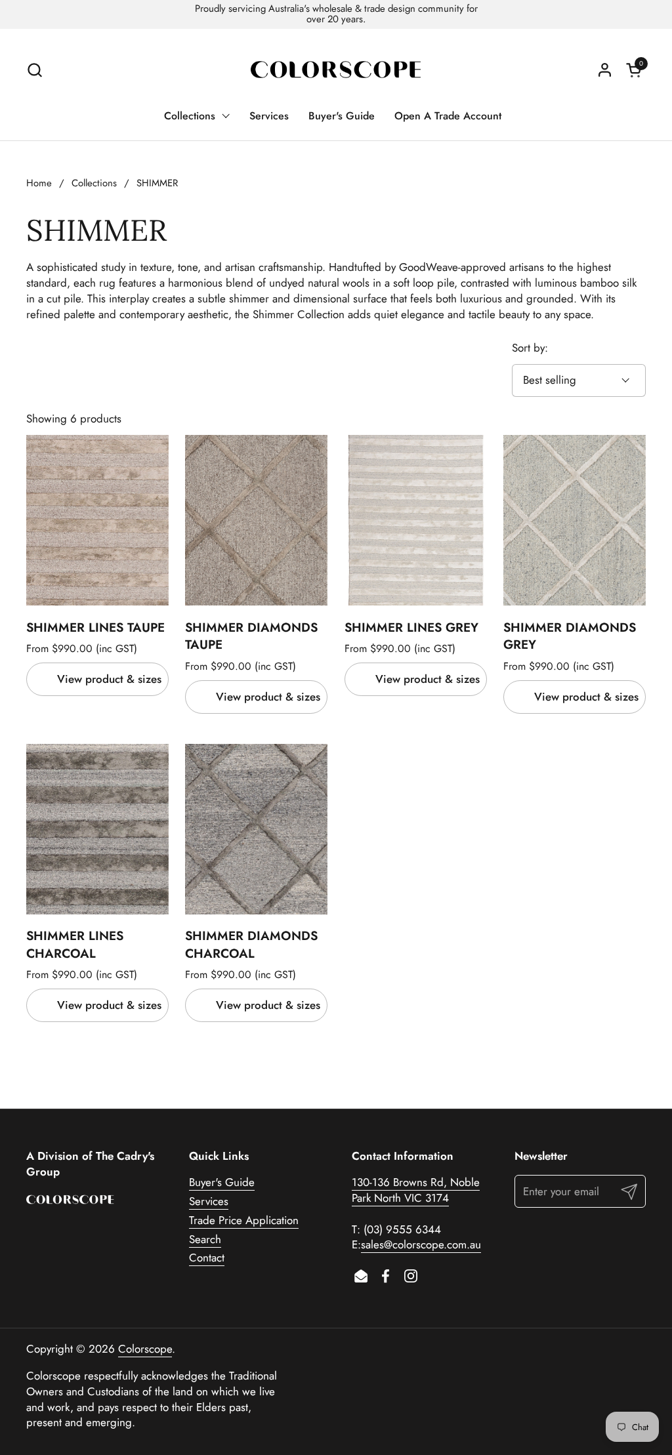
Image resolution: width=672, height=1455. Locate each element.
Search (205, 1239)
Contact (206, 1257)
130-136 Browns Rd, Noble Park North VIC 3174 (416, 1190)
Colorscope (145, 1349)
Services (208, 1201)
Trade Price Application (244, 1220)
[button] (34, 70)
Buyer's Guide (222, 1182)
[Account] (605, 70)
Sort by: (530, 348)
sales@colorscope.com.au (421, 1244)
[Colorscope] (336, 70)
